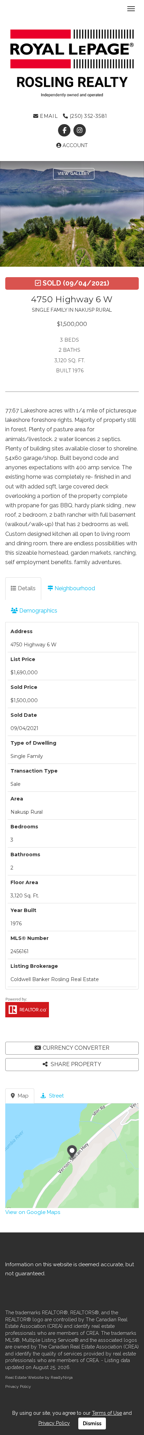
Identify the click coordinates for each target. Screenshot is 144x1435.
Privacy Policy (18, 1386)
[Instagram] (79, 131)
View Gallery (74, 173)
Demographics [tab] (37, 610)
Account (74, 145)
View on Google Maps (32, 1212)
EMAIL (48, 116)
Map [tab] (22, 1096)
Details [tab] (26, 588)
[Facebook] (65, 131)
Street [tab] (56, 1096)
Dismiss (92, 1423)
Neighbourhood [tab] (74, 588)
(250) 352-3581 (87, 116)
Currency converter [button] (76, 1048)
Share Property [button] (75, 1064)
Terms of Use (107, 1413)
